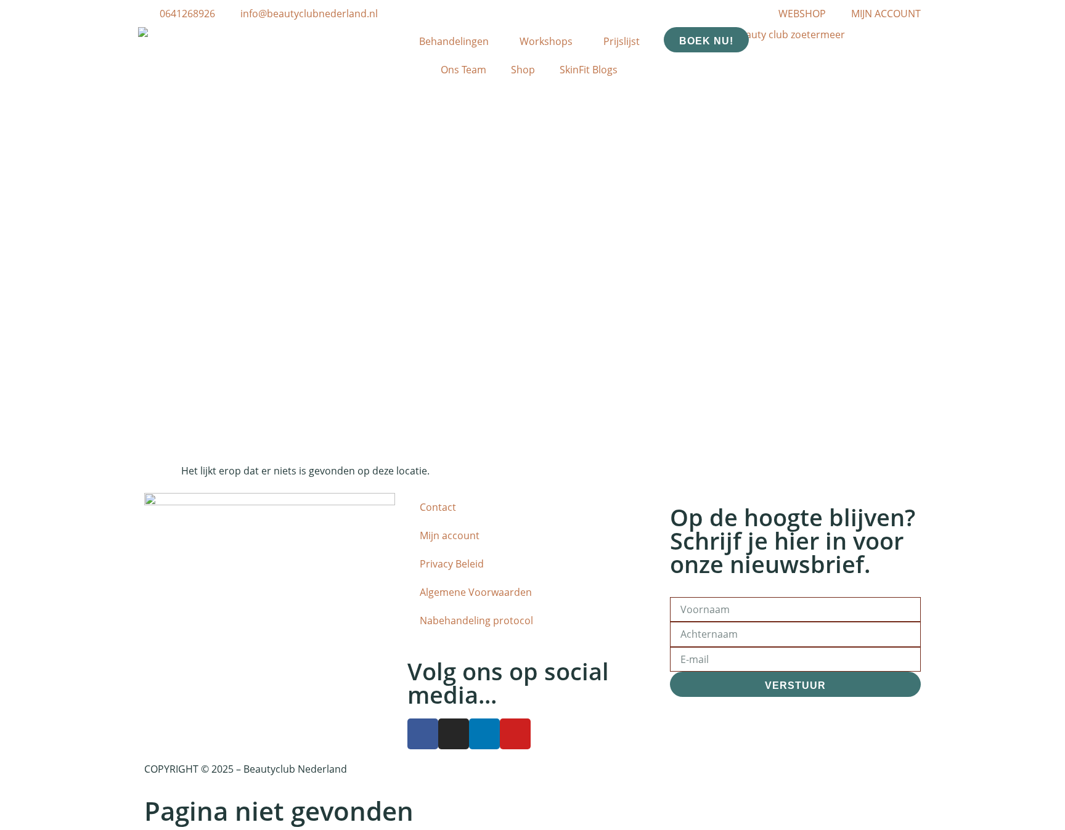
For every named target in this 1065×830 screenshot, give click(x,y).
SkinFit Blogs (589, 69)
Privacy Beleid (452, 564)
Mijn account (449, 535)
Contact (438, 507)
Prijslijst (621, 41)
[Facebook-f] (422, 733)
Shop (523, 69)
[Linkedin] (484, 733)
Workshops (546, 41)
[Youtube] (515, 733)
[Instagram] (453, 733)
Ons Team (463, 69)
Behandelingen (454, 41)
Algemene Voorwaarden (476, 592)
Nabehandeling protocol (476, 620)
